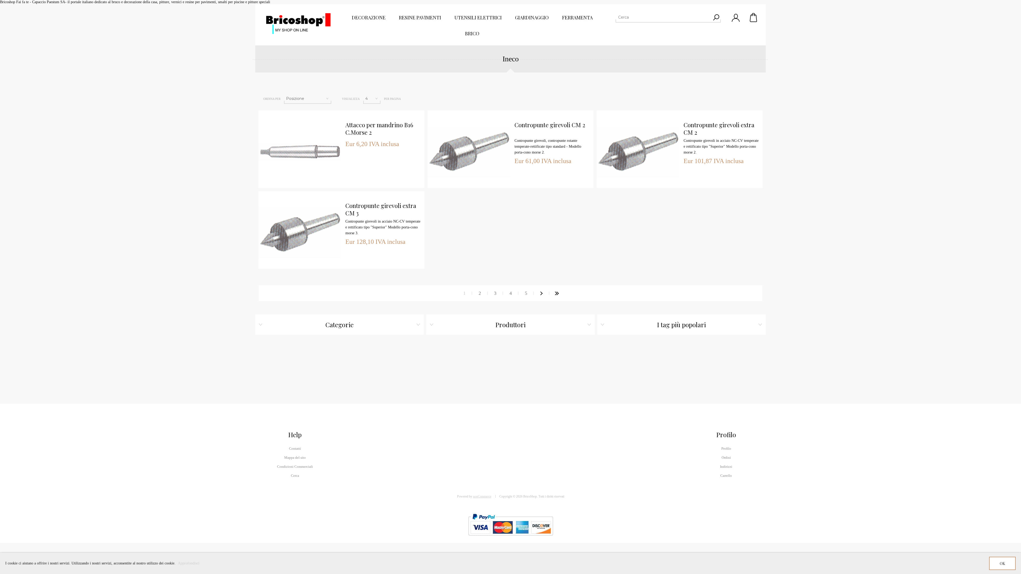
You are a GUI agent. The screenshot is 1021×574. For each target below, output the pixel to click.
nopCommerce (482, 496)
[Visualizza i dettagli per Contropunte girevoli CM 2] (469, 110)
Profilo (726, 448)
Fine (557, 293)
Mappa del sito (295, 458)
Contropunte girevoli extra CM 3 (380, 209)
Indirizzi (726, 467)
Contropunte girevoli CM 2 (549, 125)
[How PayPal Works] (510, 538)
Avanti (541, 293)
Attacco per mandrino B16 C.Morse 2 (379, 128)
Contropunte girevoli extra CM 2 (719, 128)
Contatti (295, 448)
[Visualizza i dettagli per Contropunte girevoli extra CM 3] (299, 191)
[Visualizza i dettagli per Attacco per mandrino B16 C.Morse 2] (299, 110)
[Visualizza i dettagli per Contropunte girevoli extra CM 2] (638, 110)
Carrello (754, 17)
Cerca (295, 476)
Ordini (726, 458)
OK (1002, 563)
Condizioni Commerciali (295, 467)
